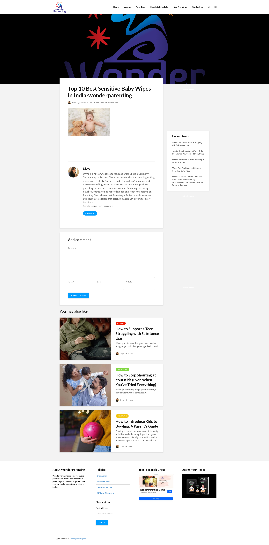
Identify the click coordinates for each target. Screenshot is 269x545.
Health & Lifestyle (159, 7)
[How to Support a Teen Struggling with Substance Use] (85, 338)
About (127, 7)
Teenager (120, 323)
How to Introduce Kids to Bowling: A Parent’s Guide (137, 423)
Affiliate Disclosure (105, 493)
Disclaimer (102, 476)
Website (129, 282)
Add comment (101, 103)
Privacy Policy (103, 481)
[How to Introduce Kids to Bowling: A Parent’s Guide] (85, 431)
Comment (72, 248)
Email (99, 282)
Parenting (140, 7)
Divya (74, 103)
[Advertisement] (111, 151)
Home (116, 7)
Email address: (102, 508)
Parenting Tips (122, 370)
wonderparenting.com (78, 539)
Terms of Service (104, 487)
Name (71, 282)
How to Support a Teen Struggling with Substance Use (137, 334)
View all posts (90, 213)
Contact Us (197, 7)
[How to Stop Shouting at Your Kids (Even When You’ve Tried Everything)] (85, 384)
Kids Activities (180, 7)
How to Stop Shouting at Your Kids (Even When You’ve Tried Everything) (136, 380)
